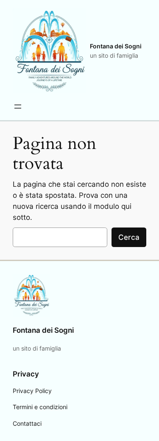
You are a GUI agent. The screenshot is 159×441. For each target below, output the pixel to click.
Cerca (128, 237)
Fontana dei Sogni (116, 46)
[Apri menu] (18, 106)
